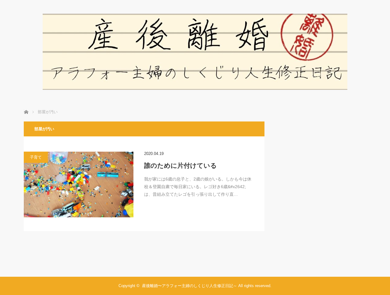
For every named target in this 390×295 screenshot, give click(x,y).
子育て (36, 157)
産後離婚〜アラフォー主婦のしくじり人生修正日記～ (189, 285)
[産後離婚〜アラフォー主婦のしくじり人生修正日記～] (195, 88)
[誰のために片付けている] (78, 184)
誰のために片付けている (180, 165)
